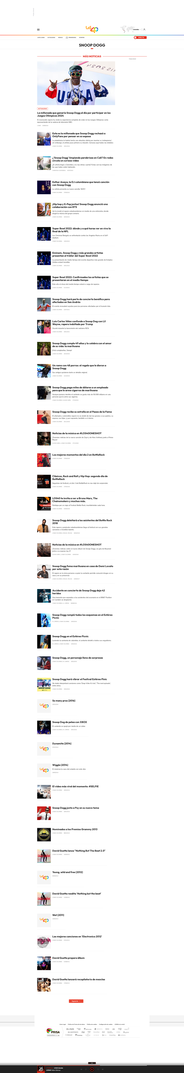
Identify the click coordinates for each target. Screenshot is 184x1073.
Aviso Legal (63, 1024)
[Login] (144, 29)
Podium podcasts (88, 1034)
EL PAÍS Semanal (110, 1031)
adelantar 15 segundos (98, 1069)
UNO (83, 1031)
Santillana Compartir (98, 1029)
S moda (104, 1034)
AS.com (112, 1029)
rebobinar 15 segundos (86, 1069)
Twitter (95, 1011)
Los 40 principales (79, 1029)
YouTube (92, 1011)
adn (119, 1029)
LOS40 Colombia (92, 29)
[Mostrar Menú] (39, 29)
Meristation (121, 1034)
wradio (88, 1031)
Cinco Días (96, 1031)
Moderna (78, 1034)
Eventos (81, 37)
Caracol (126, 1029)
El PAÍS (70, 1029)
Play (92, 1069)
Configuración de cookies (106, 1024)
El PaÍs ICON (96, 1034)
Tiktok (84, 1011)
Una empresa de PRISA (53, 1030)
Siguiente (75, 1001)
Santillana (88, 1029)
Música (60, 37)
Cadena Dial (103, 1031)
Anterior (81, 1069)
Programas (72, 37)
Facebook (99, 1011)
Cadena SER (107, 1029)
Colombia (136, 29)
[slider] (92, 1065)
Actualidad (51, 37)
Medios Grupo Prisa (53, 1035)
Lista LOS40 (40, 37)
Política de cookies (92, 1024)
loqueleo (112, 1034)
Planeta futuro (117, 1031)
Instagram (88, 1011)
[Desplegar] (92, 1063)
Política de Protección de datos (76, 1024)
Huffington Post (72, 1031)
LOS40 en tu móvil (120, 1024)
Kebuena (124, 1031)
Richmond (69, 1034)
